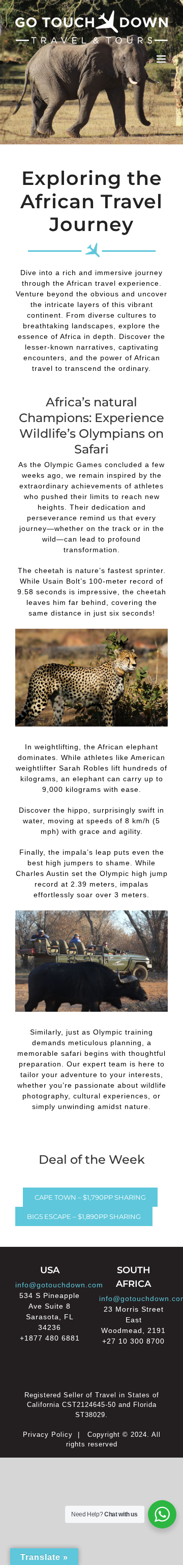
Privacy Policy (48, 1434)
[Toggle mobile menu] (162, 59)
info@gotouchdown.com (59, 1285)
